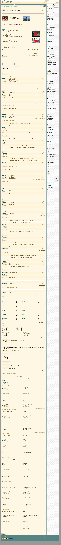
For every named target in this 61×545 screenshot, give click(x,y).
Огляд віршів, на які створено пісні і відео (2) (8, 511)
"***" (2, 79)
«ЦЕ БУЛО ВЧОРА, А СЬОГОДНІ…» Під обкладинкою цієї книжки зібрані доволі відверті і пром (21, 158)
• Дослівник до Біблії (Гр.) (50, 187)
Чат (55, 9)
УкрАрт (57, 4)
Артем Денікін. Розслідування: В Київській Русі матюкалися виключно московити (12, 36)
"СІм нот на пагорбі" (26, 491)
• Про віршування (49, 185)
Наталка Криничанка (4, 237)
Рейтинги (18, 4)
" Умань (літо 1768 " (4, 117)
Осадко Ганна (4, 301)
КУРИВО (3, 400)
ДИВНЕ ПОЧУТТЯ (5, 404)
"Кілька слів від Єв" (4, 141)
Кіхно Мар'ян (24, 520)
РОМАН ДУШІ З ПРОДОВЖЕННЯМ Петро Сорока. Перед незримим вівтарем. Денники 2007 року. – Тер (23, 255)
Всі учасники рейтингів (37, 321)
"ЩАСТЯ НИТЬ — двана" (5, 214)
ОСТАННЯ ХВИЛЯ (25, 387)
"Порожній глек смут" (4, 97)
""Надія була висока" (4, 95)
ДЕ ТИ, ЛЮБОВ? (4, 391)
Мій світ (24, 467)
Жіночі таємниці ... (32, 52)
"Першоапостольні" (4, 108)
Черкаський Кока (4, 505)
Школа (52, 4)
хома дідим (3, 76)
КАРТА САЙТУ (3, 535)
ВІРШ (23, 400)
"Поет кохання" (4, 145)
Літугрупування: (25, 332)
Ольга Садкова (49, 77)
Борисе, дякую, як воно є (7, 351)
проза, (6, 6)
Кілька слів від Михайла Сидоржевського (8, 491)
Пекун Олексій (4, 292)
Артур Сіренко (4, 92)
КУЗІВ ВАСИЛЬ (4, 453)
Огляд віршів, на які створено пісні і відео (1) (29, 487)
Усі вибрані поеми (42, 215)
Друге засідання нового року (27, 428)
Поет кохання (4, 428)
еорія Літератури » (42, 337)
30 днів (42, 103)
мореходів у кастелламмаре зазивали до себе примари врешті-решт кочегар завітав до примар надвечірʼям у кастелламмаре (7, 343)
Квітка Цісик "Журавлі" (7, 46)
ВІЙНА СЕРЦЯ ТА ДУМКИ (6, 435)
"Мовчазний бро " (4, 93)
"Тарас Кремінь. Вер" (4, 266)
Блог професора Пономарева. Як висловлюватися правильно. (10, 30)
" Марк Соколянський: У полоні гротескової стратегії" (22, 378)
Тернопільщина (4, 335)
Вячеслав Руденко (49, 50)
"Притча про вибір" (4, 229)
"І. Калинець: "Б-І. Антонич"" (18, 376)
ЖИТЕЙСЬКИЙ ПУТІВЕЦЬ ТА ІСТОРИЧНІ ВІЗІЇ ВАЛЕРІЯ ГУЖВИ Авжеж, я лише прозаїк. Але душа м (22, 257)
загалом (44, 103)
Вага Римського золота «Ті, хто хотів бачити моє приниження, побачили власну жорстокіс (21, 132)
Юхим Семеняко (7, 498)
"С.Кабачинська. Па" (4, 240)
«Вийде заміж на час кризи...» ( (34, 53)
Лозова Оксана (23, 306)
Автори (3, 4)
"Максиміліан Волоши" (4, 169)
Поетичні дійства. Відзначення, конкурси (17, 535)
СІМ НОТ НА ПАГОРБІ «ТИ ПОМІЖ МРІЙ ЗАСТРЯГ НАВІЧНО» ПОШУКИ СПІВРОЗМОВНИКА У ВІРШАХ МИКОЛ (24, 160)
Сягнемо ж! (4, 504)
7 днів (55, 158)
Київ (2, 334)
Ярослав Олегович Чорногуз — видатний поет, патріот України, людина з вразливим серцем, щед (22, 145)
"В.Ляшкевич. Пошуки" (4, 264)
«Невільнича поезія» (25, 334)
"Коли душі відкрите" (4, 262)
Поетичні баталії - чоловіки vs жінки (6, 34)
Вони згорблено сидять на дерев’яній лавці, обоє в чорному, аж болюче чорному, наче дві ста (21, 231)
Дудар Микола (23, 302)
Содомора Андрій (4, 318)
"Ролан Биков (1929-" (4, 176)
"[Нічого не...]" (3, 191)
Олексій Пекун (4, 412)
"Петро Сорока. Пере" (4, 255)
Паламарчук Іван (24, 315)
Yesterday (3, 463)
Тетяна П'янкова (4, 188)
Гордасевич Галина (4, 305)
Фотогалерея (48, 9)
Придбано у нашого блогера (13, 340)
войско (3, 452)
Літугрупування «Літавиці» (26, 333)
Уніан (53, 9)
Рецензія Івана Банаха (5, 519)
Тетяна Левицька (4, 202)
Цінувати (3, 528)
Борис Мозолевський (5, 248)
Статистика (21, 4)
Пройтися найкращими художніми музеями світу (8, 31)
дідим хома (4, 340)
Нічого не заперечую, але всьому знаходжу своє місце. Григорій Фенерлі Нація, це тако (21, 246)
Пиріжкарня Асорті (4, 138)
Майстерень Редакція (25, 516)
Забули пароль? (50, 8)
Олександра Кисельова (5, 283)
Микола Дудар (4, 140)
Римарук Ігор (23, 310)
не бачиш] (11, 190)
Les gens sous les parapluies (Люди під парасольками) (10, 459)
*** (47, 24)
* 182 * (47, 115)
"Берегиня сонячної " (4, 242)
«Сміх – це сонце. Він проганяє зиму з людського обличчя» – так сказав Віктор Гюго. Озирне (21, 242)
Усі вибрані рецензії (42, 267)
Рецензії (11, 4)
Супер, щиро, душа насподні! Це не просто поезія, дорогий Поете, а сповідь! (13, 365)
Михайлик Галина (4, 306)
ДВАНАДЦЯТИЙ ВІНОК (12, 213)
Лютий (48, 88)
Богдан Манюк (4, 162)
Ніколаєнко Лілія (4, 302)
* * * (47, 97)
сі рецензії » (43, 384)
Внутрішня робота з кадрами (27, 424)
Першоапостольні (4, 448)
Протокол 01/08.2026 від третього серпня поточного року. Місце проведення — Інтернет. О (21, 138)
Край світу (24, 459)
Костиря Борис (15, 346)
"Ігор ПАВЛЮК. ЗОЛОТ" (5, 249)
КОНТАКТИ (26, 535)
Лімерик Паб (19, 340)
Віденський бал (25, 463)
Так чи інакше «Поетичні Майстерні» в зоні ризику (30, 515)
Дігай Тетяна (3, 488)
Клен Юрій (3, 310)
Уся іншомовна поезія (42, 285)
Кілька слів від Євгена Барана (6, 424)
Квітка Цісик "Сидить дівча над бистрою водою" (10, 47)
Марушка (24, 511)
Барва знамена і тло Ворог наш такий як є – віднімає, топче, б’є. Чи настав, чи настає (20, 125)
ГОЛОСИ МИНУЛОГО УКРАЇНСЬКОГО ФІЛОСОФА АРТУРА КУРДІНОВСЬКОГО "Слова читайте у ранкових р (23, 147)
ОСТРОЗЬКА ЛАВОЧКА (26, 391)
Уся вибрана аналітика (42, 250)
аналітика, (11, 6)
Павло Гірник (4, 239)
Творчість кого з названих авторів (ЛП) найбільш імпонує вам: (10, 71)
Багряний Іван (4, 319)
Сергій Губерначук (4, 153)
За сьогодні (41, 370)
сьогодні (53, 158)
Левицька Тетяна (5, 367)
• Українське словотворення (50, 183)
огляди (15, 6)
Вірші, (3, 6)
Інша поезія (8, 4)
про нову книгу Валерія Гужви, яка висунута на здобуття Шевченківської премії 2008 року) (21, 266)
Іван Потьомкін (4, 78)
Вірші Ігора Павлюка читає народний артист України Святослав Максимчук (13, 43)
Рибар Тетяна (23, 305)
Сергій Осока (23, 318)
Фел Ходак (48, 167)
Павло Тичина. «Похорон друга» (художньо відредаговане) (31, 519)
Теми (51, 4)
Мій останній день (25, 476)
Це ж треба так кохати (26, 528)
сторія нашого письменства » (40, 336)
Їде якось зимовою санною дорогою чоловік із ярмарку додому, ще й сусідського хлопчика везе (21, 229)
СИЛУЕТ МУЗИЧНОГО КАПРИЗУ (27, 404)
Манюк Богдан (4, 520)
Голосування (48, 4)
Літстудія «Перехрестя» (26, 335)
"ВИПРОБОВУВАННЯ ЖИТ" (5, 203)
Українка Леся (23, 314)
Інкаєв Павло (4, 388)
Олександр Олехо (4, 276)
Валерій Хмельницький (5, 272)
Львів (2, 333)
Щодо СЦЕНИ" (23, 535)
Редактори (33, 321)
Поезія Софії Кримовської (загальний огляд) (8, 500)
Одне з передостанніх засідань (27, 415)
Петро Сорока (4, 261)
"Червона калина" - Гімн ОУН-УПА (8, 45)
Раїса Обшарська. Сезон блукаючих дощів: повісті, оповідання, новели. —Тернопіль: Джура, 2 (21, 162)
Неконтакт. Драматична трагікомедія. (28, 452)
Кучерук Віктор (15, 367)
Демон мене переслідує (5, 476)
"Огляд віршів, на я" (4, 154)
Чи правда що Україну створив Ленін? (7, 411)
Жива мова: (3, 42)
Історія (57, 9)
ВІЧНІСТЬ (24, 439)
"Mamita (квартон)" (4, 81)
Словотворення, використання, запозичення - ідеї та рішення (10, 37)
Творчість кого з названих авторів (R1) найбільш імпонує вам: (10, 69)
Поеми (5, 4)
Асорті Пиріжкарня (25, 412)
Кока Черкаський (49, 141)
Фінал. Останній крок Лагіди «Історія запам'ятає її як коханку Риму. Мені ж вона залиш (20, 123)
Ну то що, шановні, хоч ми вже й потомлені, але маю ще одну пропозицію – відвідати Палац (21, 220)
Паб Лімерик (48, 173)
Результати (8, 66)
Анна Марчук (48, 171)
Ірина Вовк (3, 127)
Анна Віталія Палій (4, 228)
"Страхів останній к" (4, 178)
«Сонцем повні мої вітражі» (27, 504)
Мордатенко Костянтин (5, 382)
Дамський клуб (32, 50)
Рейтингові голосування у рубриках (6, 40)
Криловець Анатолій (4, 315)
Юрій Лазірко (4, 274)
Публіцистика (14, 4)
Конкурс (55, 4)
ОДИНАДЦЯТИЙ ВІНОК (13, 211)
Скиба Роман (23, 301)
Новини (51, 9)
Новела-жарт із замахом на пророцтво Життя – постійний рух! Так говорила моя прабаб (21, 224)
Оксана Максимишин (4, 226)
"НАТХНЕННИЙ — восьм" (5, 205)
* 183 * (47, 15)
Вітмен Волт (3, 380)
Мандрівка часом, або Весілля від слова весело (9, 487)
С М (47, 105)
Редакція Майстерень (5, 259)
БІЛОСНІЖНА (4, 439)
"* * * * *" (3, 189)
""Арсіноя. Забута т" (4, 128)
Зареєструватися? (50, 7)
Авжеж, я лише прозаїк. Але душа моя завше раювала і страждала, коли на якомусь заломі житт (22, 259)
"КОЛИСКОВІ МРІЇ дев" (5, 207)
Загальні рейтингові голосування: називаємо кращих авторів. (10, 41)
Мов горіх (24, 500)
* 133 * (24, 448)
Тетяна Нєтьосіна (49, 175)
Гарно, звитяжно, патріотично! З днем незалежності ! (10, 368)
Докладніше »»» (4, 330)
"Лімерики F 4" (4, 83)
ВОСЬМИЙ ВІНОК (12, 204)
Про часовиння (49, 61)
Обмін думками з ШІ (26, 411)
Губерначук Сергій (25, 488)
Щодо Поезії (11, 535)
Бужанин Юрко (25, 453)
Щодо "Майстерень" (7, 535)
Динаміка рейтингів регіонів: (5, 332)
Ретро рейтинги (43, 321)
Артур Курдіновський (49, 32)
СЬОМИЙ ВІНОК (12, 202)
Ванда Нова (3, 190)
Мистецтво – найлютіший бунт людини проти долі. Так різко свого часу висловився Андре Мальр (22, 244)
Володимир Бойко (49, 41)
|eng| (23, 4)
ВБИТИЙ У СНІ (25, 435)
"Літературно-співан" (4, 238)
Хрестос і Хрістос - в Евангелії (6, 35)
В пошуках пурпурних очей (6, 467)
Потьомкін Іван (28, 21)
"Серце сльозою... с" (4, 227)
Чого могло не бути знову (6, 415)
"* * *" (2, 193)
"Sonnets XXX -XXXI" (4, 275)
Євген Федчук (48, 150)
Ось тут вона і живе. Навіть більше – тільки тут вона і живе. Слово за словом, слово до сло (21, 222)
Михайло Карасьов (4, 186)
